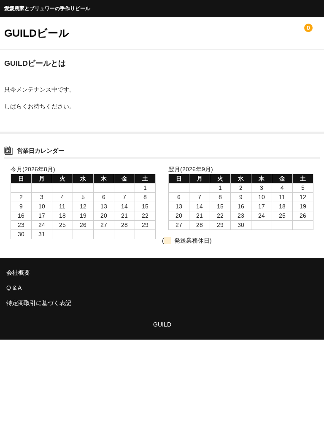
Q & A (14, 287)
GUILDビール (36, 33)
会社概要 (18, 272)
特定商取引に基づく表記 (38, 303)
